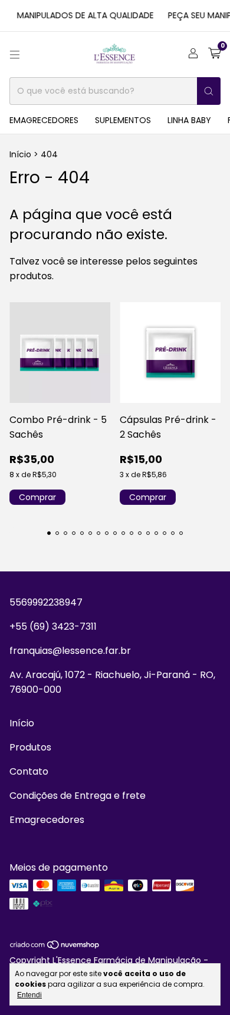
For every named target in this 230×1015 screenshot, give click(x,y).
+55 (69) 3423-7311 (53, 626)
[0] (214, 54)
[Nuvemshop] (55, 947)
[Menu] (14, 54)
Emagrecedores (43, 120)
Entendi (29, 995)
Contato (28, 771)
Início (20, 154)
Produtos (30, 747)
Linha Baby (189, 120)
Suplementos (123, 120)
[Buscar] (209, 91)
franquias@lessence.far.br (70, 650)
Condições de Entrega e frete (77, 795)
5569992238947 (46, 602)
